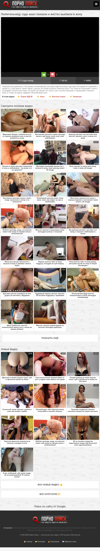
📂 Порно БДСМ (25, 97)
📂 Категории (40, 541)
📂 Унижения (76, 97)
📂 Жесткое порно (57, 97)
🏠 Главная (28, 541)
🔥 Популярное (53, 541)
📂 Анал (41, 97)
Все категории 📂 (50, 494)
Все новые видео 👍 (50, 484)
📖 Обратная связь (69, 541)
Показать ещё (50, 338)
